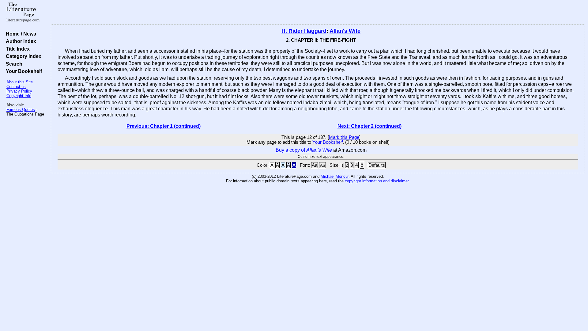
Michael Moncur (335, 176)
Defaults (376, 165)
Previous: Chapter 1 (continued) (163, 126)
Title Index (16, 48)
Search (12, 64)
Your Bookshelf (22, 71)
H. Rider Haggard (303, 31)
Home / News (19, 33)
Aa (314, 165)
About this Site (19, 82)
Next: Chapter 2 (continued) (369, 126)
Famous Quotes (20, 109)
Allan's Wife (345, 31)
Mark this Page (344, 137)
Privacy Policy (19, 91)
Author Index (19, 41)
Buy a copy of (304, 150)
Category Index (22, 56)
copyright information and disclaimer (377, 181)
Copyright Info (18, 95)
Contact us (16, 86)
